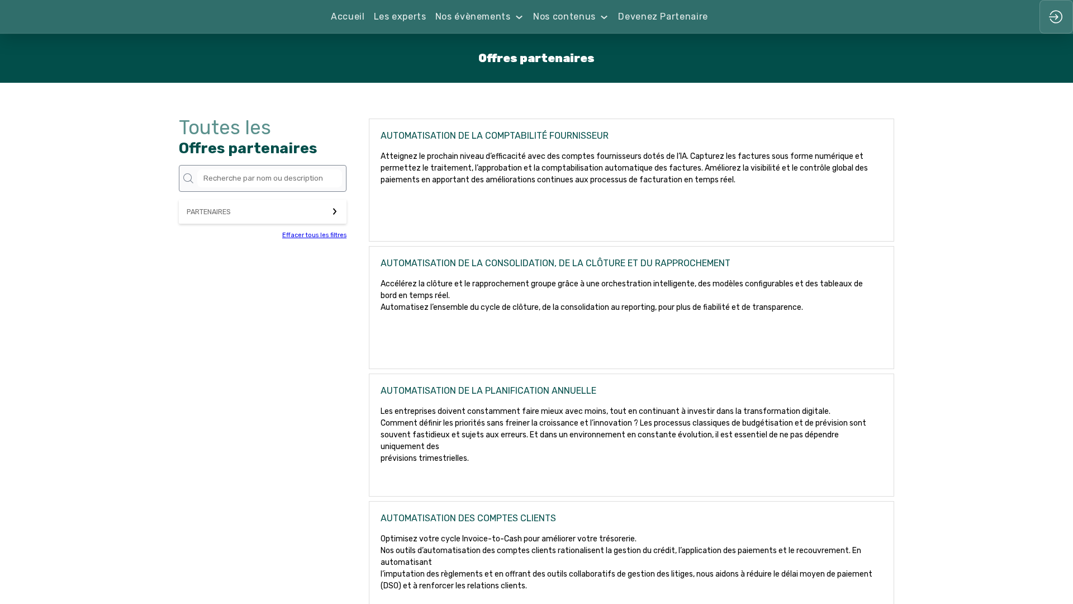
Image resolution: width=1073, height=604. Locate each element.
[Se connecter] (1056, 17)
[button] (263, 211)
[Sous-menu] (519, 17)
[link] (347, 17)
